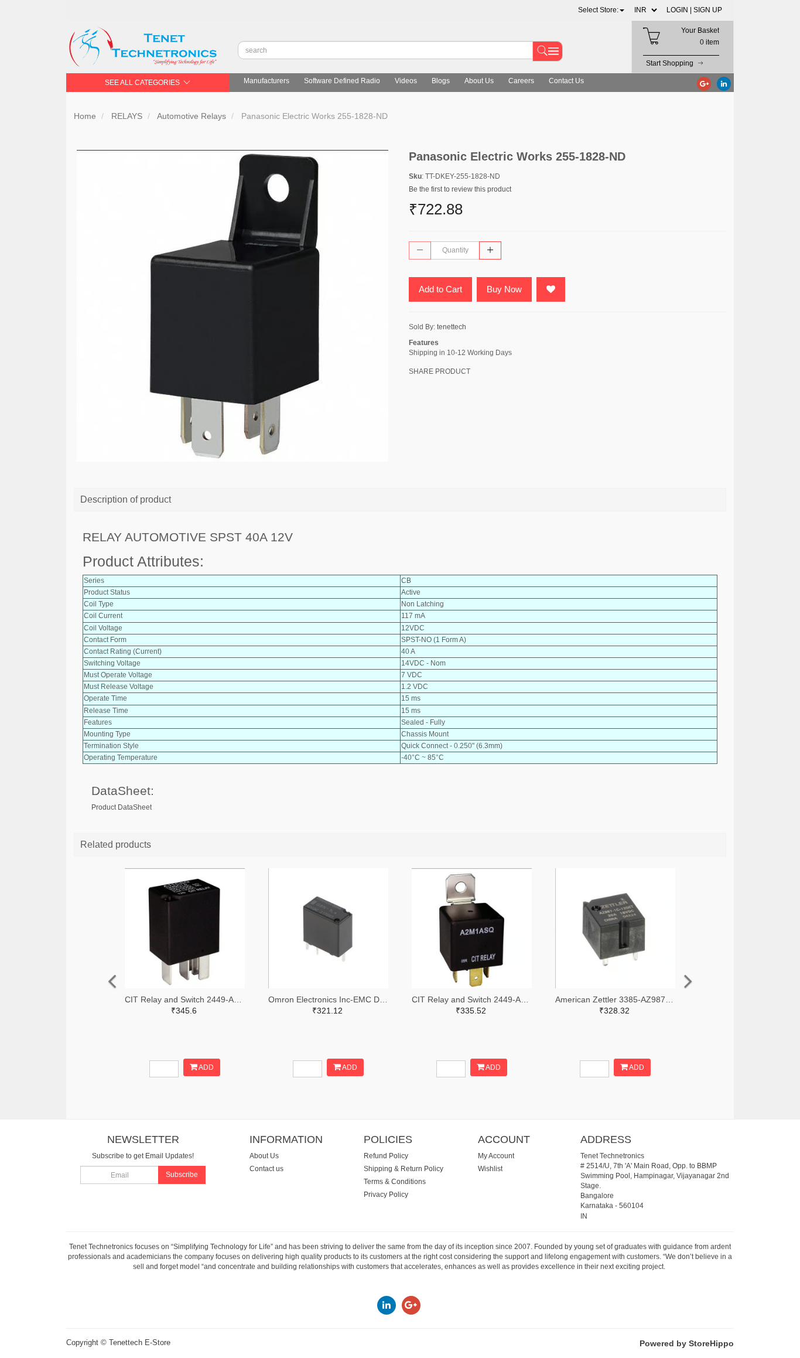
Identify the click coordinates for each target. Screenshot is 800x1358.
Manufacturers (266, 81)
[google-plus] (704, 83)
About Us (479, 81)
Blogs (441, 81)
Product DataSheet (121, 807)
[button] (601, 10)
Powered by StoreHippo (687, 1343)
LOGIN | (679, 10)
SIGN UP (707, 10)
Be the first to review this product (460, 189)
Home (85, 116)
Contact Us (566, 81)
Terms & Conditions (395, 1182)
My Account (496, 1156)
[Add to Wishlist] (550, 289)
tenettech (451, 327)
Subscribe (182, 1175)
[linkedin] (724, 83)
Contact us (266, 1169)
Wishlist (490, 1169)
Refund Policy (386, 1156)
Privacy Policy (386, 1194)
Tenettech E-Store (139, 1342)
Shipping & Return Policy (403, 1169)
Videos (406, 81)
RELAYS (126, 116)
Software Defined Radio (342, 81)
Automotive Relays (191, 116)
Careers (521, 81)
